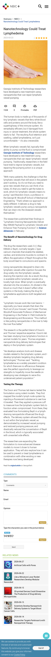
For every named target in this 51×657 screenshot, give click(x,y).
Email (6, 499)
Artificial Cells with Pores (25, 565)
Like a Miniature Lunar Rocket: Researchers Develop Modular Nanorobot (22, 579)
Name (6, 490)
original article (15, 465)
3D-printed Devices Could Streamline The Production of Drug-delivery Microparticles (24, 594)
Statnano (8, 19)
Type (5, 480)
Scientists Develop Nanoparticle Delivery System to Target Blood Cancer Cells (22, 608)
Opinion (7, 508)
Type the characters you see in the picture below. (24, 528)
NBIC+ (17, 19)
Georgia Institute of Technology (19, 152)
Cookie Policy (19, 654)
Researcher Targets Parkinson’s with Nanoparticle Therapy (29, 621)
